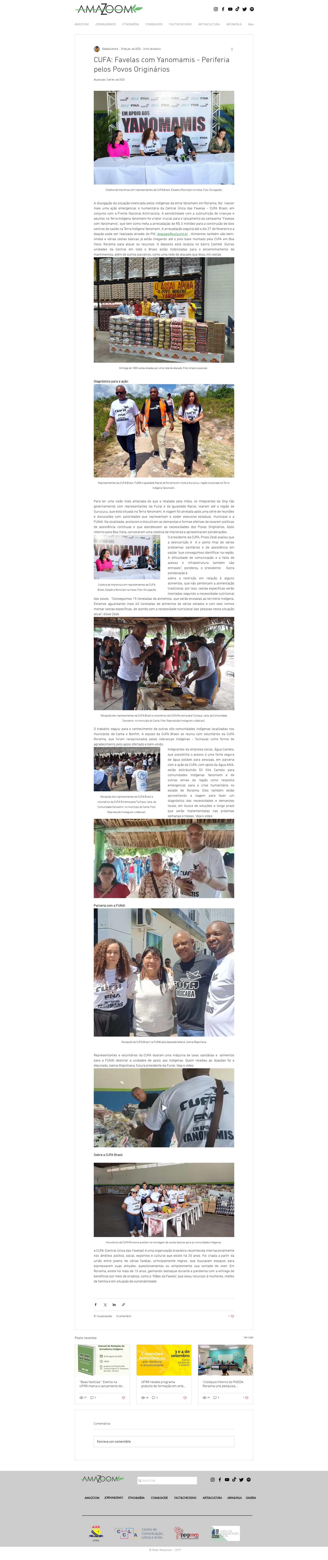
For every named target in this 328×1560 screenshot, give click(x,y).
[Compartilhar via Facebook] (95, 1304)
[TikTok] (237, 9)
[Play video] (164, 858)
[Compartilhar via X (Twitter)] (105, 1304)
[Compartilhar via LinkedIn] (114, 1304)
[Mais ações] (232, 49)
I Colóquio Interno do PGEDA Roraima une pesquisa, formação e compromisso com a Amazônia (224, 1384)
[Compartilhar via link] (123, 1304)
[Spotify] (252, 9)
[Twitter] (244, 9)
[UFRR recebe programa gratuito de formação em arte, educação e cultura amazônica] (164, 1360)
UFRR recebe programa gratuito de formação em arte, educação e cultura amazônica (163, 1384)
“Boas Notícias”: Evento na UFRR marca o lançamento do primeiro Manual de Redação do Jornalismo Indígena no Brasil (101, 1384)
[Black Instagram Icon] (215, 9)
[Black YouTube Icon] (230, 9)
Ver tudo (248, 1337)
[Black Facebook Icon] (223, 9)
